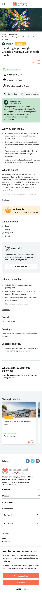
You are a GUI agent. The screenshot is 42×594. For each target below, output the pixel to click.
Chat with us (21, 266)
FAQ (4, 538)
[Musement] (20, 4)
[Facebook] (27, 461)
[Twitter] (32, 461)
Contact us (6, 541)
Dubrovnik (12, 34)
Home (4, 34)
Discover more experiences (24, 212)
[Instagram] (37, 461)
